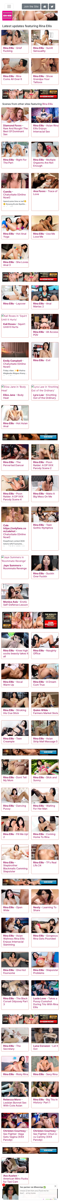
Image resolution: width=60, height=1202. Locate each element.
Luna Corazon (41, 1045)
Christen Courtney (14, 1130)
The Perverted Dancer (13, 464)
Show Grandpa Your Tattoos (43, 79)
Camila (7, 191)
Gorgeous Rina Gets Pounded (45, 937)
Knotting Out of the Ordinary (44, 396)
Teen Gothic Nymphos (43, 526)
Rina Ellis (8, 47)
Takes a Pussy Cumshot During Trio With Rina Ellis (45, 1003)
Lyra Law (38, 394)
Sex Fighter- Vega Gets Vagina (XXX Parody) (13, 1136)
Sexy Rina (52, 1074)
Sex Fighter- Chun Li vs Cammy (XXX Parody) (45, 1136)
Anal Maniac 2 (42, 305)
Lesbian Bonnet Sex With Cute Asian (14, 1104)
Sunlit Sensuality (43, 49)
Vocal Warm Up (13, 683)
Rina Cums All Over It (12, 78)
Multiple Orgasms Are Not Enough (44, 162)
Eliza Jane (9, 394)
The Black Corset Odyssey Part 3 (15, 1001)
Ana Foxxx (39, 191)
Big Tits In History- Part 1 (45, 1101)
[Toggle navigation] (9, 6)
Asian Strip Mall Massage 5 (45, 740)
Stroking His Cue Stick (14, 712)
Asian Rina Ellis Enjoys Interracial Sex (45, 128)
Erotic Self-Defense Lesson (15, 603)
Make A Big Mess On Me (44, 495)
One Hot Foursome (14, 971)
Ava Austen (10, 1175)
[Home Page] (44, 6)
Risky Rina (22, 1074)
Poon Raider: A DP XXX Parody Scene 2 (43, 465)
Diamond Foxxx (12, 125)
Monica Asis (10, 601)
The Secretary (12, 1047)
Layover (21, 303)
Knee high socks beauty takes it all (15, 653)
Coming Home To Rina (44, 836)
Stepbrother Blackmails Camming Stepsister (15, 868)
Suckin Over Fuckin (43, 575)
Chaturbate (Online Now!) (14, 196)
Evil (48, 360)
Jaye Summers (12, 565)
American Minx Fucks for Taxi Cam (15, 1180)
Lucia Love (39, 998)
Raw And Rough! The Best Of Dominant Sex (15, 131)
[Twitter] (52, 6)
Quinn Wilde (40, 710)
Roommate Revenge (15, 568)
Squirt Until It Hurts (14, 325)
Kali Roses (9, 324)
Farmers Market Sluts (45, 713)
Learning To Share (44, 909)
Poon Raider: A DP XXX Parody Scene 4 (13, 496)
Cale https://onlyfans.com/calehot (14, 528)
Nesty (36, 907)
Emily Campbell (12, 360)
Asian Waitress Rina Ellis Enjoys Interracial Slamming (14, 940)
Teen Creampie (12, 740)
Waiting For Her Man (44, 807)
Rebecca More (12, 1099)
